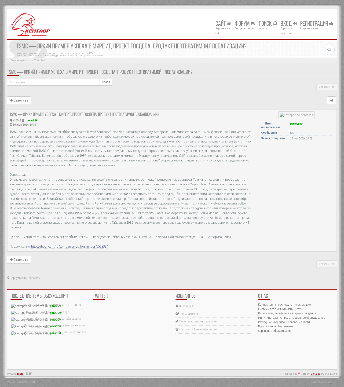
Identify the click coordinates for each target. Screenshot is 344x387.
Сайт (221, 24)
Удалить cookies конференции (197, 329)
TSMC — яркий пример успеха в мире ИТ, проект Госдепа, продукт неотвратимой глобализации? (100, 72)
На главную (186, 306)
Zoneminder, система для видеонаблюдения (52, 319)
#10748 (16, 120)
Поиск (266, 24)
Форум (243, 24)
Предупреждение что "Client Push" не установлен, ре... (59, 332)
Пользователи (188, 314)
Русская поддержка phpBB (21, 381)
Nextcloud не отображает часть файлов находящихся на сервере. (65, 325)
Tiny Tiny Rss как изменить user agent (47, 312)
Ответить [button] (20, 100)
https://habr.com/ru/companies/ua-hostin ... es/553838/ (69, 246)
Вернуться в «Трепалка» (24, 278)
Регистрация (314, 24)
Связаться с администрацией (197, 321)
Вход (287, 24)
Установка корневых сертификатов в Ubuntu (52, 305)
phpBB (20, 373)
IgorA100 (32, 120)
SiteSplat (315, 373)
